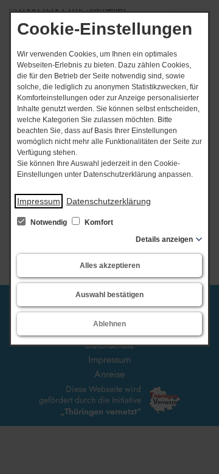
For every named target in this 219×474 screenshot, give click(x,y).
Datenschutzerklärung (108, 201)
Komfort (98, 222)
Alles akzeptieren (110, 265)
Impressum (38, 201)
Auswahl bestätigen (109, 294)
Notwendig (49, 222)
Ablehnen (109, 324)
